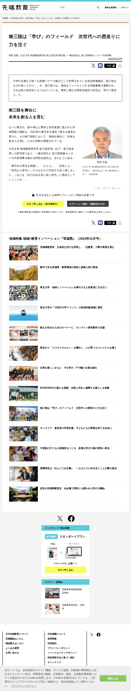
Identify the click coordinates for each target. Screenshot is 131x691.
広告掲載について (57, 634)
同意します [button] (113, 678)
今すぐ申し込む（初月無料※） (43, 204)
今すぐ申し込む (65, 570)
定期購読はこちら (14, 639)
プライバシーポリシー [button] (23, 686)
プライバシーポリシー (59, 648)
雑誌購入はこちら (14, 643)
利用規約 (52, 643)
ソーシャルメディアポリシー (62, 653)
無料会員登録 (110, 7)
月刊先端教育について (17, 634)
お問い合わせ (12, 653)
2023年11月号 (115, 58)
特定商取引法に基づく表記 (61, 657)
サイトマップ (54, 662)
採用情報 (52, 639)
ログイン (125, 7)
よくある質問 (12, 648)
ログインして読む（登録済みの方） (88, 204)
